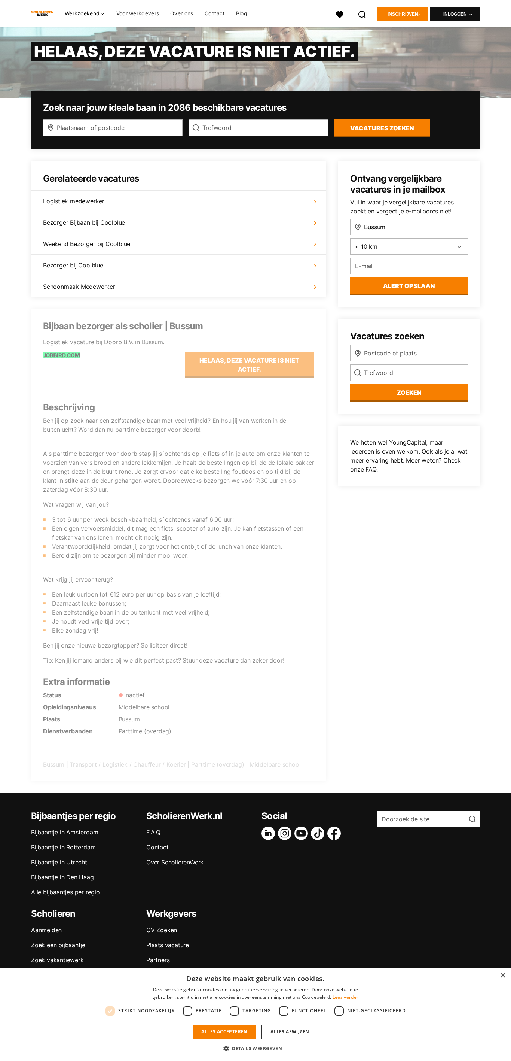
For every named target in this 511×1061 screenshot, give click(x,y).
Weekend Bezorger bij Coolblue (86, 244)
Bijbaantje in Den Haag (62, 877)
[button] (255, 1048)
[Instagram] (286, 833)
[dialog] (255, 1014)
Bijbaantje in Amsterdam (64, 832)
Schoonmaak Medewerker (79, 286)
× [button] (502, 976)
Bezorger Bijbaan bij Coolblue (84, 222)
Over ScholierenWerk (175, 862)
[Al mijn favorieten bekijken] (339, 13)
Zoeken (409, 392)
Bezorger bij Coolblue (73, 265)
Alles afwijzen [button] (289, 1031)
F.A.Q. (154, 832)
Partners (157, 960)
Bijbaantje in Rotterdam (63, 847)
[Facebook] (335, 833)
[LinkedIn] (269, 833)
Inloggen (455, 14)
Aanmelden (46, 930)
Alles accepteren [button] (224, 1031)
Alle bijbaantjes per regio (65, 892)
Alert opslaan (409, 285)
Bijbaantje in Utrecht (59, 862)
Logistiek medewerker (73, 201)
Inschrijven (403, 14)
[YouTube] (302, 833)
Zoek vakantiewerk (57, 960)
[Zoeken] (362, 13)
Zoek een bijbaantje (58, 945)
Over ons (181, 13)
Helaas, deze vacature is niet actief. (249, 365)
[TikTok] (319, 833)
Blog (241, 13)
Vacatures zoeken (382, 128)
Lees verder (345, 997)
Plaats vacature (167, 945)
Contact (215, 13)
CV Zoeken (161, 930)
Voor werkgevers (137, 13)
